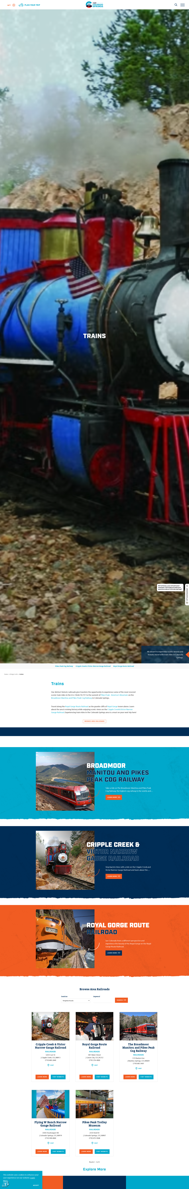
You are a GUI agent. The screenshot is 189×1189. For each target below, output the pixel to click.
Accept (36, 1185)
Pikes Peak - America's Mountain (114, 695)
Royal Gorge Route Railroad (76, 706)
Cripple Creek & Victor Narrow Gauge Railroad (50, 1046)
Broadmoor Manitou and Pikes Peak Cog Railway (71, 698)
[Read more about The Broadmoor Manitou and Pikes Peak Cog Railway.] (138, 1026)
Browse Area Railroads (94, 721)
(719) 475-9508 (94, 1138)
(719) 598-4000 (50, 1138)
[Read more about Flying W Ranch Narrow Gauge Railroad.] (50, 1104)
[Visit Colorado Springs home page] (94, 4)
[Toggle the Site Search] (176, 4)
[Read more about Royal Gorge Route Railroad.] (94, 1026)
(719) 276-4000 (94, 1060)
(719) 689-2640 (50, 1060)
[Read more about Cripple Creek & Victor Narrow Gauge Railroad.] (50, 1026)
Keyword (96, 996)
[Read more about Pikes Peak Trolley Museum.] (94, 1104)
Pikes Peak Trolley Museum (94, 1124)
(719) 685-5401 (138, 1063)
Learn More (112, 797)
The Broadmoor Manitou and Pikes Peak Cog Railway (138, 1048)
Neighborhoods (68, 1001)
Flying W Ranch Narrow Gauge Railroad (50, 1124)
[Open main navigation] (182, 4)
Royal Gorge (112, 706)
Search (120, 1000)
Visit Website (58, 1077)
